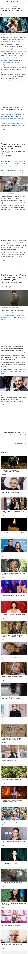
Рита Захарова (8, 286)
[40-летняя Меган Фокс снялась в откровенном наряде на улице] (14, 899)
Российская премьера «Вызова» (9, 60)
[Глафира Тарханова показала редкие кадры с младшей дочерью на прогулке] (14, 837)
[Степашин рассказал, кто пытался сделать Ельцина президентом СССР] (14, 754)
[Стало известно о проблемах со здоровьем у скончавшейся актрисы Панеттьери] (14, 486)
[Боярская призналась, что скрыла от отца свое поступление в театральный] (14, 857)
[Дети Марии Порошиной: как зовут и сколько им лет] (14, 569)
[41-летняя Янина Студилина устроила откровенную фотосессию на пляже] (14, 919)
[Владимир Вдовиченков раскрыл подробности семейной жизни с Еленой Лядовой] (14, 548)
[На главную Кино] (7, 1)
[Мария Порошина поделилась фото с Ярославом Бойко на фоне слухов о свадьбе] (14, 589)
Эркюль (14, 312)
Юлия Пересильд (5, 65)
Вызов (7, 39)
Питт (10, 163)
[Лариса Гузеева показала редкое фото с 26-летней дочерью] (14, 507)
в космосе (18, 65)
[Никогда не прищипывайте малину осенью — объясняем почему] (14, 775)
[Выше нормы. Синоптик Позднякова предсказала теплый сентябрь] (14, 816)
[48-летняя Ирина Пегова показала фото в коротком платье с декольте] (14, 672)
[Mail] (4, 1)
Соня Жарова (8, 155)
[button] (14, 25)
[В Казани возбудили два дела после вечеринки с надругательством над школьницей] (14, 692)
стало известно (8, 252)
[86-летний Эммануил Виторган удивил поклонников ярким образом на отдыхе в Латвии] (14, 940)
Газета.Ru (15, 6)
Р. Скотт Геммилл (16, 240)
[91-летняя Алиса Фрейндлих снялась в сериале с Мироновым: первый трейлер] (14, 631)
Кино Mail (15, 141)
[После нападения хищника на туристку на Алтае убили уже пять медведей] (14, 466)
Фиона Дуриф (7, 172)
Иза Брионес (15, 172)
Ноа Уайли (17, 170)
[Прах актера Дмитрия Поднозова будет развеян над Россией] (14, 878)
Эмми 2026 (19, 256)
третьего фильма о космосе (16, 125)
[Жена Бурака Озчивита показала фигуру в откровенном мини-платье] (14, 795)
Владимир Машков (11, 114)
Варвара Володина (12, 118)
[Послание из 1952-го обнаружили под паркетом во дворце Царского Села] (14, 734)
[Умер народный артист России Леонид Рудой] (14, 527)
